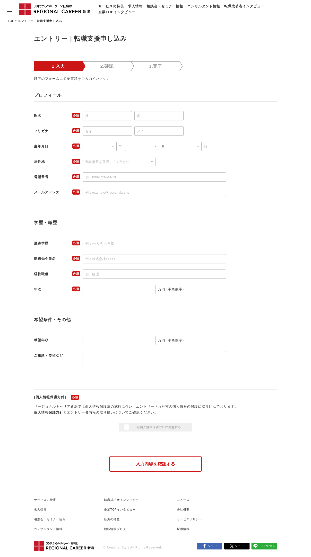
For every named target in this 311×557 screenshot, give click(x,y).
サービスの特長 (111, 6)
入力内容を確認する (155, 463)
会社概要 (183, 509)
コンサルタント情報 (203, 6)
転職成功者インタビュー (244, 6)
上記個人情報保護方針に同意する (157, 427)
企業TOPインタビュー (116, 12)
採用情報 (183, 529)
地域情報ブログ (115, 529)
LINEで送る (267, 546)
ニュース (183, 500)
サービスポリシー (189, 519)
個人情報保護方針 (48, 412)
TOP (11, 21)
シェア (212, 546)
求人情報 (135, 6)
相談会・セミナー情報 (165, 6)
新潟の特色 (112, 519)
